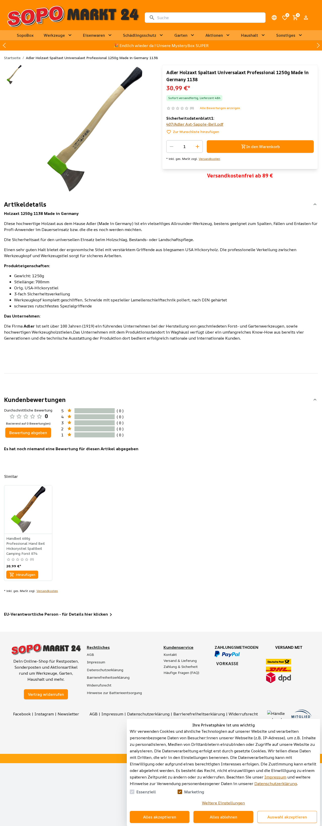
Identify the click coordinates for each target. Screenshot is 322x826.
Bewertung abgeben (28, 432)
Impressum (275, 777)
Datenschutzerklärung (275, 783)
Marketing (194, 792)
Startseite (12, 57)
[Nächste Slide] (317, 45)
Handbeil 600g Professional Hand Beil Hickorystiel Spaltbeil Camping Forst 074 (25, 546)
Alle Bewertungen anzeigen (220, 108)
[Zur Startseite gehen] (73, 17)
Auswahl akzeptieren (287, 817)
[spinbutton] (184, 147)
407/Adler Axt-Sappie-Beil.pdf (194, 124)
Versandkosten (209, 159)
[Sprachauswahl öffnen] (274, 18)
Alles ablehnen (223, 817)
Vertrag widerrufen (46, 694)
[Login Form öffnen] (306, 18)
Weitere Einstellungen (223, 803)
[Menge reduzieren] (172, 147)
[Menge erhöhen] (197, 147)
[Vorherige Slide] (4, 45)
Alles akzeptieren (159, 817)
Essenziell (146, 792)
